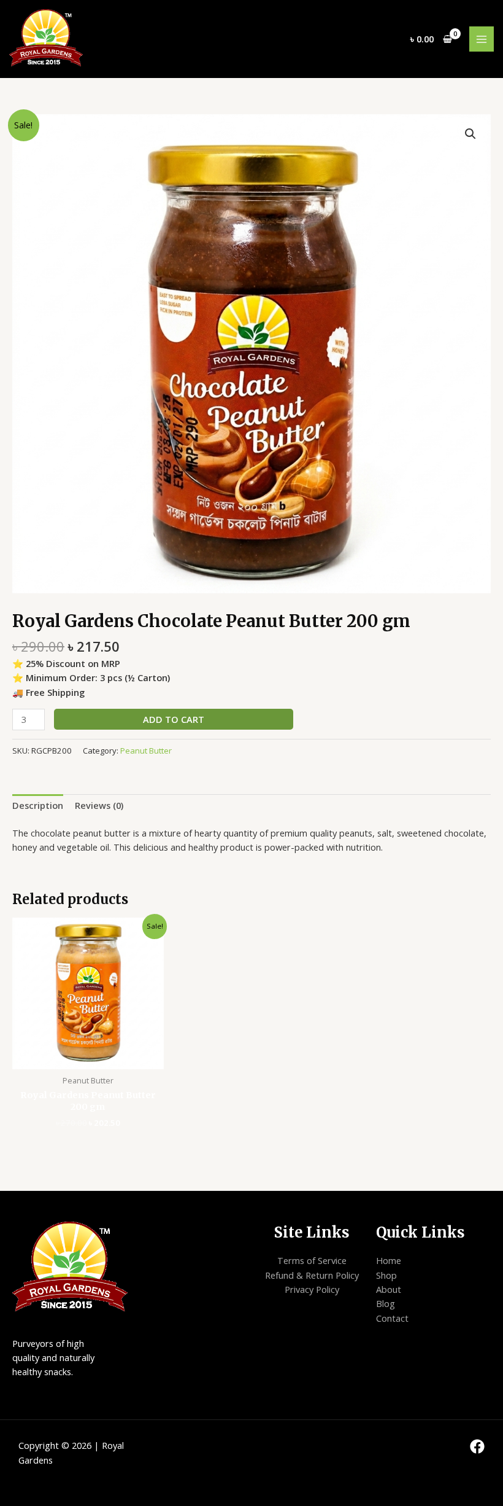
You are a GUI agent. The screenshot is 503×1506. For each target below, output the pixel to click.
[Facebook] (477, 1446)
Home (388, 1260)
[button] (470, 134)
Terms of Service (312, 1260)
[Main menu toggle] (481, 38)
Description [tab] (37, 805)
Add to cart (173, 719)
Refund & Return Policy (312, 1275)
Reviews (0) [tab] (99, 805)
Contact (392, 1318)
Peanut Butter (146, 750)
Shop (386, 1275)
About (388, 1289)
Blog (385, 1303)
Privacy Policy (312, 1289)
